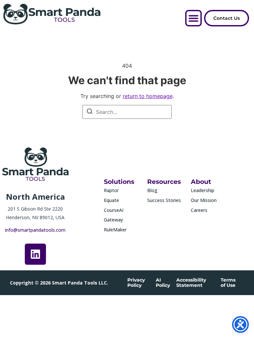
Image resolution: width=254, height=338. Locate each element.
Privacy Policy (136, 282)
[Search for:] (127, 112)
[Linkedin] (35, 254)
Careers (199, 210)
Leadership (202, 190)
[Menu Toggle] (193, 18)
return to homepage (148, 96)
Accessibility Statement (191, 282)
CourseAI (113, 210)
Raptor (111, 190)
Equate (111, 200)
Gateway (113, 220)
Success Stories (164, 200)
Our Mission (204, 200)
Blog (152, 190)
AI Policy (163, 282)
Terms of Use (228, 282)
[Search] (89, 112)
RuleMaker (115, 229)
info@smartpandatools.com (35, 230)
